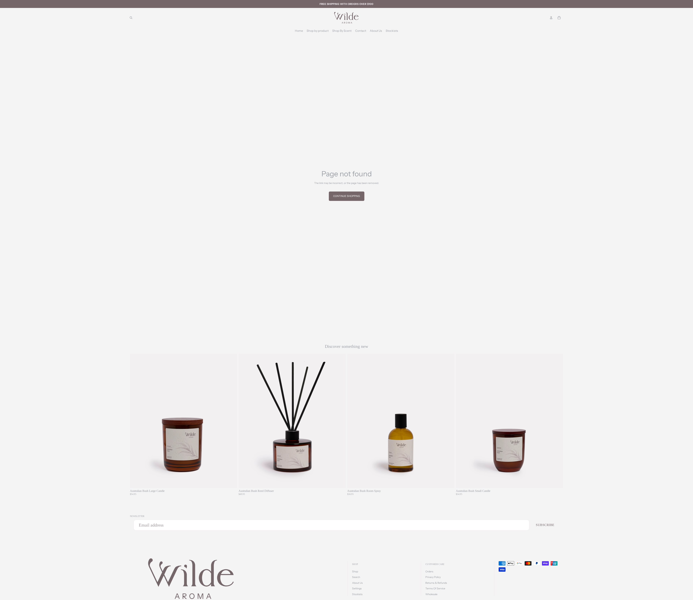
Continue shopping (346, 196)
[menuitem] (299, 31)
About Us (357, 582)
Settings (357, 588)
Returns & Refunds (436, 582)
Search (356, 577)
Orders (429, 571)
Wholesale (431, 594)
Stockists (357, 594)
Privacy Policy (433, 577)
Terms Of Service (435, 588)
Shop (355, 571)
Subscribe (545, 525)
